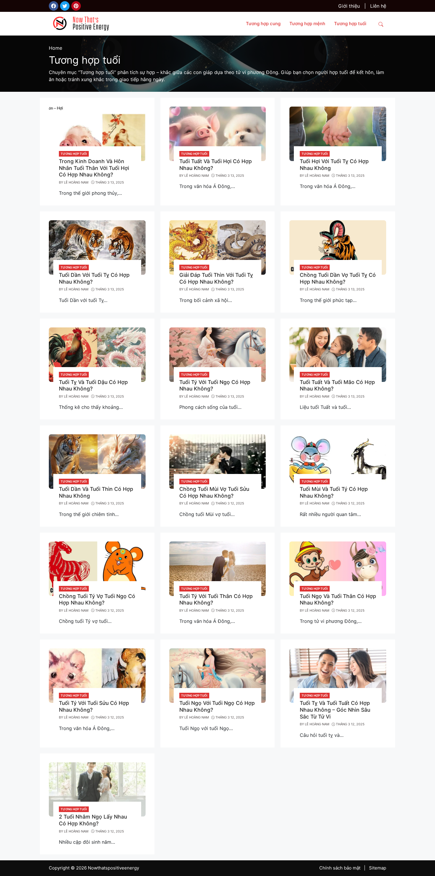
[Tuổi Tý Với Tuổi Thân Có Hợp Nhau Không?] (217, 568)
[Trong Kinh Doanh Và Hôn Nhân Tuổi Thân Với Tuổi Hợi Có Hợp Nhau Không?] (97, 133)
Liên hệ (378, 6)
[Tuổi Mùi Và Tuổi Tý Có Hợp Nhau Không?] (337, 461)
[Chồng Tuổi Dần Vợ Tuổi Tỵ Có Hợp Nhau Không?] (337, 247)
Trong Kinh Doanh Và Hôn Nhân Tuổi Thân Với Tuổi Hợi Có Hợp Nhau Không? (94, 168)
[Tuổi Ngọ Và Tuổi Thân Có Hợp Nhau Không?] (337, 568)
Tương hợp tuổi (74, 153)
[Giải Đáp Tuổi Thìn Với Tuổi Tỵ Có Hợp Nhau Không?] (217, 247)
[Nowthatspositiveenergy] (83, 23)
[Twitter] (65, 6)
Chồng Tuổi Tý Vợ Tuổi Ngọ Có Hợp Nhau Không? (97, 599)
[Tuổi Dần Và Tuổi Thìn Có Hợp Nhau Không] (97, 461)
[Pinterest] (76, 6)
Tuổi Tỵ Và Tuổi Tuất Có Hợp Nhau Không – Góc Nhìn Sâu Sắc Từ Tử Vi (335, 710)
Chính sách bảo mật (339, 868)
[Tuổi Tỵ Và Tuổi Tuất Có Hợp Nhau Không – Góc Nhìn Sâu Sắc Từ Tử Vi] (337, 675)
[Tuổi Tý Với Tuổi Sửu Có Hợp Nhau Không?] (97, 675)
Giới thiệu (349, 6)
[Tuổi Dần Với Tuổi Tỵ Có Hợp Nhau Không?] (97, 247)
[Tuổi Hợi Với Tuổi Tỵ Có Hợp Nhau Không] (337, 133)
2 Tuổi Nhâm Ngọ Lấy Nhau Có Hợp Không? (93, 820)
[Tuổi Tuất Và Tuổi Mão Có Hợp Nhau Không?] (337, 354)
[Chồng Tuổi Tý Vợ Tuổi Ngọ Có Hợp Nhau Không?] (97, 568)
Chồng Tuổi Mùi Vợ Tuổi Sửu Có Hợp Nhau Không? (214, 492)
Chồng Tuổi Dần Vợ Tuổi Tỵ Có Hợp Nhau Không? (338, 278)
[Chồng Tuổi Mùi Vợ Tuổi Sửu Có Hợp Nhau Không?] (217, 461)
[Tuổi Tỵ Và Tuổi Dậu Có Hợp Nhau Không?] (97, 354)
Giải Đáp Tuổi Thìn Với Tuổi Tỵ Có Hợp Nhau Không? (216, 278)
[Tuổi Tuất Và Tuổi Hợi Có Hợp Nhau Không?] (217, 133)
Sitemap (377, 868)
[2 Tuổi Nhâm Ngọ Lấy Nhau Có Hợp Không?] (97, 789)
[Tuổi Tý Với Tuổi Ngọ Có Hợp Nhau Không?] (217, 354)
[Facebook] (53, 6)
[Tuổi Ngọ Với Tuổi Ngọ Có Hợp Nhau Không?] (217, 675)
